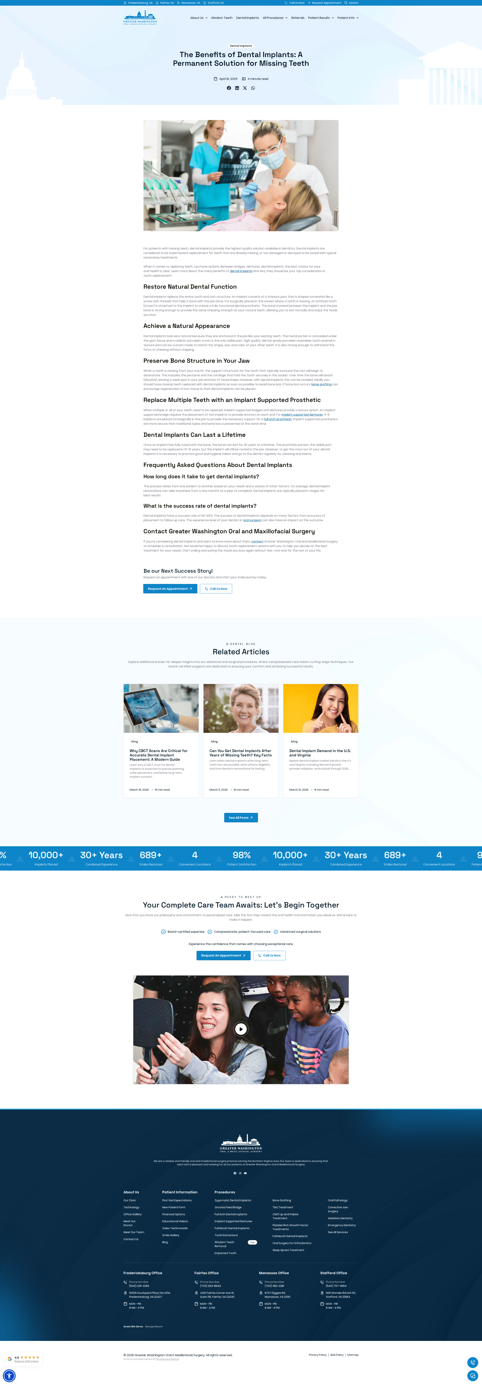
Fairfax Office (206, 1273)
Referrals (297, 18)
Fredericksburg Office (143, 1273)
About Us (197, 18)
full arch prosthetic (278, 419)
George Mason (154, 1326)
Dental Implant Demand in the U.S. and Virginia (320, 753)
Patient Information (180, 1192)
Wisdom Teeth (222, 18)
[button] (229, 88)
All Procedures (273, 18)
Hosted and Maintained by (151, 1359)
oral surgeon (252, 520)
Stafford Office (333, 1273)
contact (257, 541)
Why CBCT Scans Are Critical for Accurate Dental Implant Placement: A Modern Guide (159, 755)
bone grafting (321, 384)
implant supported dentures (302, 414)
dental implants (241, 271)
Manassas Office (274, 1273)
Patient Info (346, 18)
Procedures (225, 1192)
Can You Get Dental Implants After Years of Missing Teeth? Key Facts (241, 753)
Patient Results (319, 18)
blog (134, 741)
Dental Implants (247, 18)
